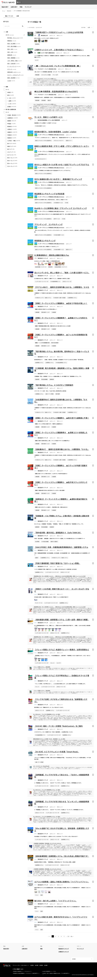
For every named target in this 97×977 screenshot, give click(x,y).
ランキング (28, 7)
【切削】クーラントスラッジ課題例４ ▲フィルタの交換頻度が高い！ (60, 335)
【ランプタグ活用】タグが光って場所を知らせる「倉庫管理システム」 (60, 700)
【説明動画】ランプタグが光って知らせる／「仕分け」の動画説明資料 (61, 775)
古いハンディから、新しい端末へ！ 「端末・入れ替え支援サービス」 (62, 272)
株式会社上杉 (44, 35)
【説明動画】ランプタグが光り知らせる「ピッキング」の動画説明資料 (61, 802)
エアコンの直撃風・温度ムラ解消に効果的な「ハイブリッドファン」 (61, 881)
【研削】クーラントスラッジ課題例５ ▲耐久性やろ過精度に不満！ (61, 418)
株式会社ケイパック (43, 258)
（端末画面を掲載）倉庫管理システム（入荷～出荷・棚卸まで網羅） (61, 619)
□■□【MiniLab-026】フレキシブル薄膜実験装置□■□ (57, 66)
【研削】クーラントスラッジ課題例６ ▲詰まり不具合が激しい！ (60, 303)
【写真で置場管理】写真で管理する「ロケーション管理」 (57, 563)
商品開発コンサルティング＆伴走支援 (49, 193)
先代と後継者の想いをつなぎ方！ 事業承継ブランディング (58, 179)
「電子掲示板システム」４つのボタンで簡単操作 (53, 385)
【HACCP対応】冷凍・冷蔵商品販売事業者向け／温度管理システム (61, 547)
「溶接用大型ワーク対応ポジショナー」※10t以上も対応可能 (58, 32)
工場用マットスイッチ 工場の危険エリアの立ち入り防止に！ (59, 49)
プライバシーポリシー (17, 965)
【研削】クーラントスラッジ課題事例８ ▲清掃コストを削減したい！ (60, 433)
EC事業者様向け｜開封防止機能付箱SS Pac (51, 255)
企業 (17, 16)
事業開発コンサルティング (45, 240)
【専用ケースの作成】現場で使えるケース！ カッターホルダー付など (61, 590)
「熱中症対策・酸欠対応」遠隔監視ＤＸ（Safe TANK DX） (58, 532)
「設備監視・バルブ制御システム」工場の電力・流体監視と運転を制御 (61, 517)
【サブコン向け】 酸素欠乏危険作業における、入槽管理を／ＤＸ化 (61, 287)
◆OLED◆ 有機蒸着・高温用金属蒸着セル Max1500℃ (56, 91)
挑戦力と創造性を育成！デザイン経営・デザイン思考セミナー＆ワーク (61, 147)
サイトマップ (80, 948)
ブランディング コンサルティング (48, 224)
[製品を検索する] (23, 26)
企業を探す (14, 7)
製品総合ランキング (64, 948)
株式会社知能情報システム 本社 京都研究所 (49, 120)
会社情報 (36, 965)
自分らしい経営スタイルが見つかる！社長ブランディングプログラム (61, 164)
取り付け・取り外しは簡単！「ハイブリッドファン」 (55, 900)
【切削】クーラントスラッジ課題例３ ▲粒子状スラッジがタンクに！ (60, 483)
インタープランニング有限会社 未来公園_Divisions (51, 134)
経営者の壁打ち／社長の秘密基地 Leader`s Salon (55, 131)
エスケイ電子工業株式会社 (48, 53)
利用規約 (32, 965)
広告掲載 (45, 965)
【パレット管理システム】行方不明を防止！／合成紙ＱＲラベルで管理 (61, 676)
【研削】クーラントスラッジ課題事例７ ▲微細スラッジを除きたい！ (60, 319)
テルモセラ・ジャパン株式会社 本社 (47, 69)
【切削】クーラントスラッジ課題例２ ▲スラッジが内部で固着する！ (60, 466)
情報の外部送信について (25, 965)
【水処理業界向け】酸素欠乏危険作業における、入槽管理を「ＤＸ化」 (60, 400)
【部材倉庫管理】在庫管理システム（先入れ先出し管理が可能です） (61, 856)
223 (68, 936)
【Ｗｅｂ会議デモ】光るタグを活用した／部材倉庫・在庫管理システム (61, 829)
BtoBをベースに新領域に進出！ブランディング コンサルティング (60, 208)
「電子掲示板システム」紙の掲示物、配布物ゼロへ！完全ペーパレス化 (61, 352)
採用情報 (41, 965)
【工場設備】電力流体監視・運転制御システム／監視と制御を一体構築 (61, 369)
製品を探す (5, 7)
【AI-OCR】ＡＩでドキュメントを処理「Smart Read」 (56, 751)
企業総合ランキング (64, 951)
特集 (21, 7)
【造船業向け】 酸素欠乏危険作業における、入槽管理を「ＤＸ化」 (61, 449)
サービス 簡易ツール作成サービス (48, 117)
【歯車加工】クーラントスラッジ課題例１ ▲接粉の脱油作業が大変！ (60, 500)
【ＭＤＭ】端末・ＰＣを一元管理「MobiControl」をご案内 (58, 726)
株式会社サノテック (43, 275)
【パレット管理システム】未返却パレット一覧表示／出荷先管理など (61, 649)
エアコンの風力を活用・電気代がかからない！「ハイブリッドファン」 (60, 918)
